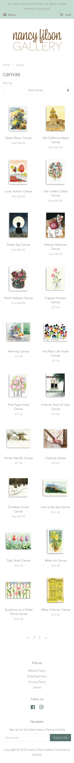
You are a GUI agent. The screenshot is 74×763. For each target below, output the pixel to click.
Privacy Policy (37, 682)
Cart (68, 14)
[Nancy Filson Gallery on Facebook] (33, 708)
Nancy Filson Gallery (41, 750)
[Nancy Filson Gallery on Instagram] (41, 708)
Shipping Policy (37, 676)
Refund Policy (37, 670)
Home (6, 64)
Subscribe (60, 737)
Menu (12, 14)
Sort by (7, 83)
